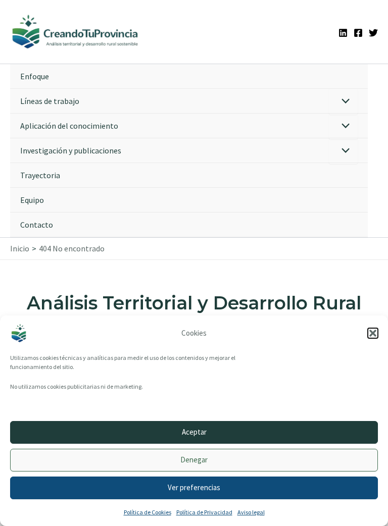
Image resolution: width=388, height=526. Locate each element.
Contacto (36, 225)
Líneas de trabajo (49, 101)
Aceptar (194, 432)
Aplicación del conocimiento (69, 126)
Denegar (194, 459)
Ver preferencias (194, 487)
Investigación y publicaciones (70, 150)
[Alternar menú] (343, 102)
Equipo (32, 200)
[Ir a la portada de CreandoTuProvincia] (75, 32)
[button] (373, 333)
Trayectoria (40, 175)
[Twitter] (373, 32)
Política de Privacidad (204, 512)
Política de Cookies (147, 512)
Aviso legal (251, 512)
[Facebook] (358, 32)
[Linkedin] (343, 32)
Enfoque (34, 76)
